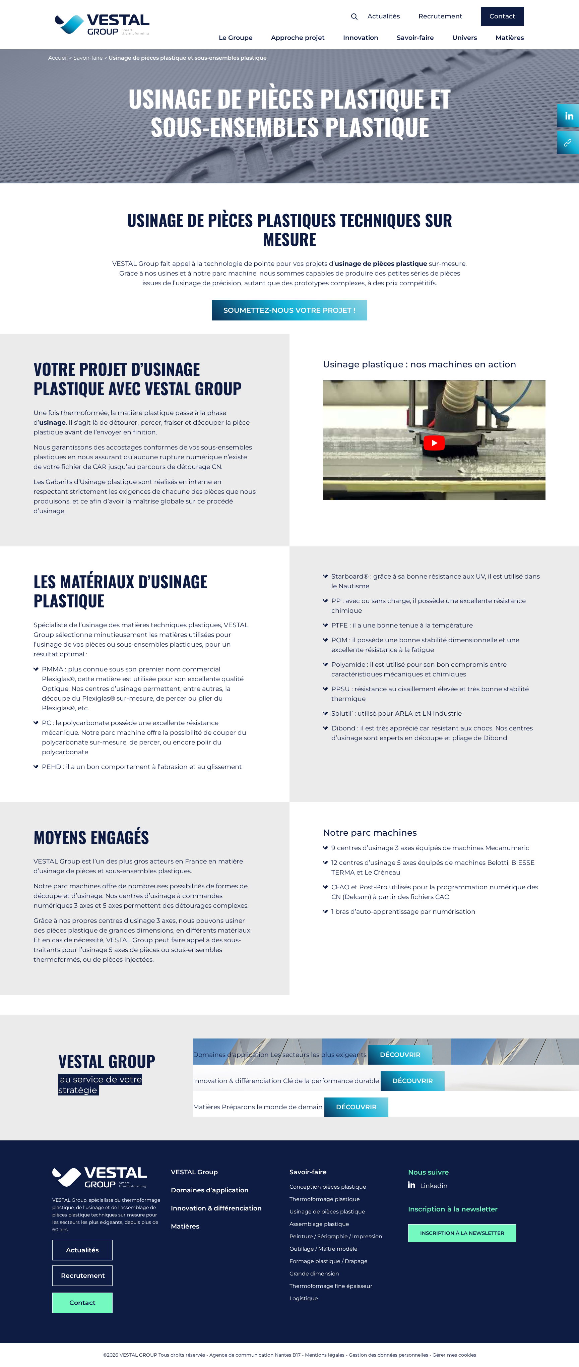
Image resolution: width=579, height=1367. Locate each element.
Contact (502, 16)
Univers (464, 38)
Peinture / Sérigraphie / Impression (336, 1236)
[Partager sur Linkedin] (568, 115)
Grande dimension (314, 1273)
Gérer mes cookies (454, 1355)
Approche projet (298, 38)
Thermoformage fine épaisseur (331, 1286)
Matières (510, 38)
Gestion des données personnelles (388, 1355)
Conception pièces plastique (328, 1187)
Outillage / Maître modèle (324, 1249)
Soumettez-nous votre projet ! (289, 310)
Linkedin (433, 1186)
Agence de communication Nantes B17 (255, 1355)
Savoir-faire (415, 38)
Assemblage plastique (319, 1224)
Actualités (384, 16)
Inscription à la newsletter (462, 1233)
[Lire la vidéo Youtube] (434, 442)
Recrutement (440, 16)
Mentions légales (324, 1355)
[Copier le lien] (568, 142)
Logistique (304, 1298)
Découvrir (400, 1055)
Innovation (360, 38)
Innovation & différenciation (216, 1208)
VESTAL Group (194, 1172)
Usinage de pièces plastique (327, 1211)
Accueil (58, 58)
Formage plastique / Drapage (329, 1261)
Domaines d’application (210, 1190)
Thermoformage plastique (325, 1199)
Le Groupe (236, 38)
